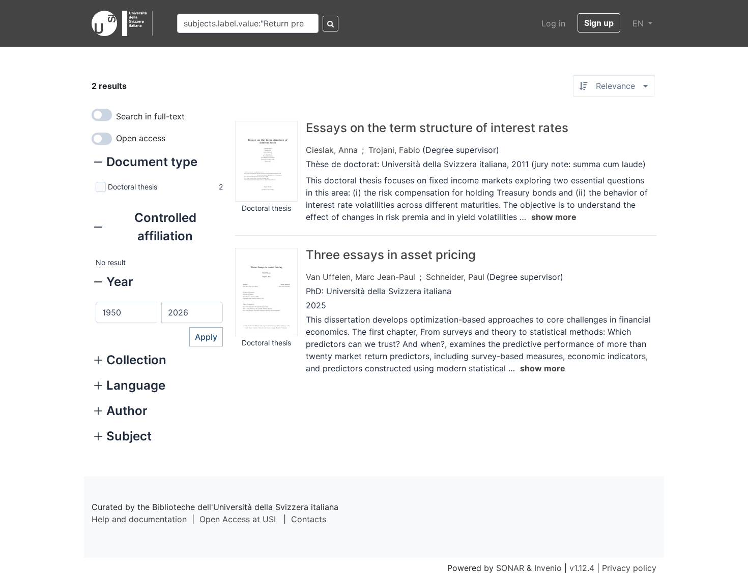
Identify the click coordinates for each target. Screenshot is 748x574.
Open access (140, 138)
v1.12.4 (581, 568)
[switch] (102, 115)
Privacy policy (629, 568)
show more (554, 217)
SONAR (510, 568)
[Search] (330, 23)
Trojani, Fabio (394, 150)
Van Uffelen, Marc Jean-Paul (360, 277)
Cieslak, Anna (332, 150)
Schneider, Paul (455, 277)
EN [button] (639, 23)
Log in (553, 23)
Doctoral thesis (132, 186)
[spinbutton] (126, 312)
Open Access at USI (237, 519)
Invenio (548, 568)
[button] (145, 163)
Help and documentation (139, 519)
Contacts (308, 519)
